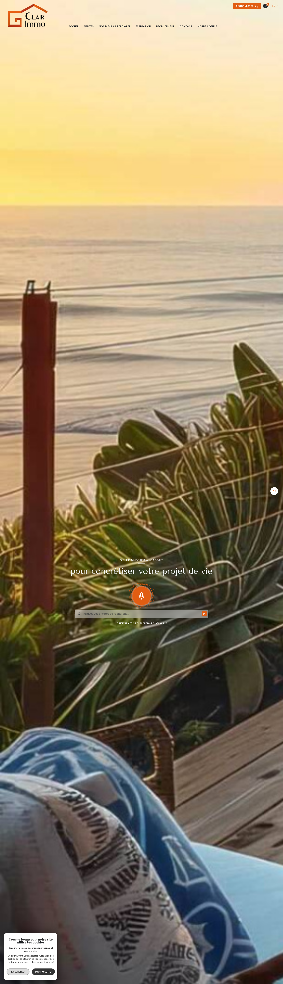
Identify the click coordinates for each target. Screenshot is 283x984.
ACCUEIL (73, 26)
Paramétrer (18, 971)
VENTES (89, 26)
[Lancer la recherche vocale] (141, 595)
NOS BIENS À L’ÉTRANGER (114, 26)
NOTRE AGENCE (207, 26)
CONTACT (185, 26)
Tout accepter (43, 971)
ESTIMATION (143, 26)
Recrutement (165, 26)
